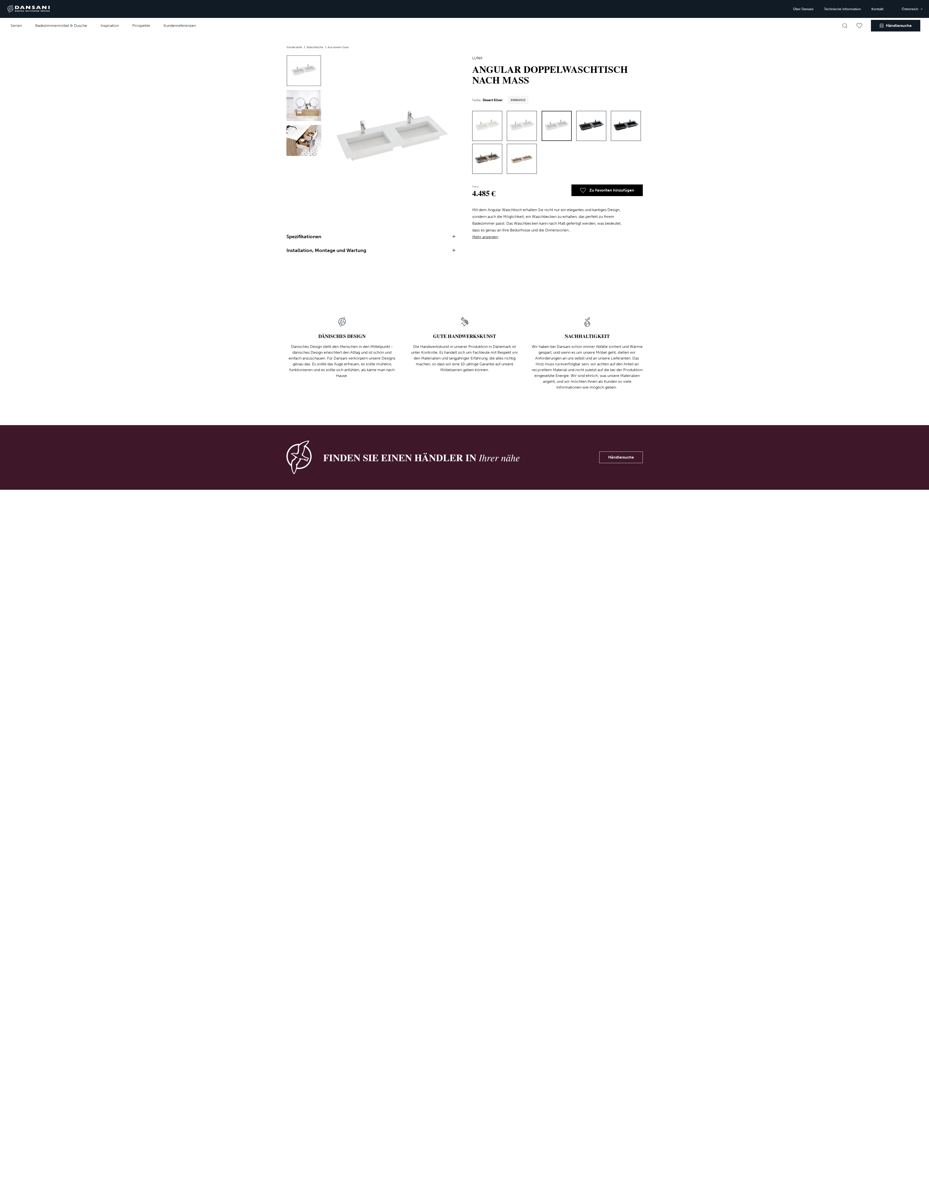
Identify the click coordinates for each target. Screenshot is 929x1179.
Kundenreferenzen (180, 25)
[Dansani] (28, 9)
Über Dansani (803, 9)
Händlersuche (621, 457)
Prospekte (141, 25)
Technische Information (842, 9)
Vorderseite (294, 47)
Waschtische (315, 47)
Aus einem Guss (338, 47)
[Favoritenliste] (859, 26)
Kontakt (877, 9)
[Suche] (845, 26)
